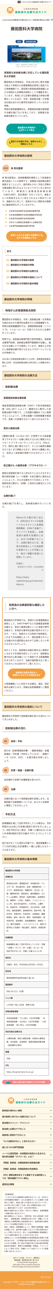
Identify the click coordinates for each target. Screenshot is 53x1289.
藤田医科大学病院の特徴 (22, 264)
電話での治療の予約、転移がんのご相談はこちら (26, 142)
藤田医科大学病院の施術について (26, 277)
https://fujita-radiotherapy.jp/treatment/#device (29, 580)
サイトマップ (46, 1277)
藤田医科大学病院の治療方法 (24, 270)
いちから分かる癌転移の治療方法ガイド (36, 2)
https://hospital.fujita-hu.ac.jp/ (20, 1071)
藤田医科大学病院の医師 (22, 259)
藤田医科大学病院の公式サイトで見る (26, 128)
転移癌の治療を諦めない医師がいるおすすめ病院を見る (26, 673)
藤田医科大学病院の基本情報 (24, 283)
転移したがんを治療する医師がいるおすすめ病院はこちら (26, 236)
